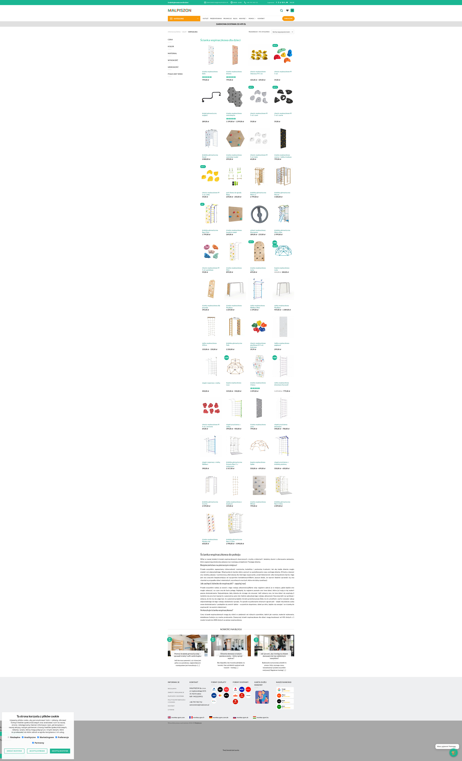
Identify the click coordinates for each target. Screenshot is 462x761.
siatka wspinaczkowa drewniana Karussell (281, 384)
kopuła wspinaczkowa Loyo (233, 384)
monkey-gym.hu (263, 717)
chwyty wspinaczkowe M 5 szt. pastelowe (210, 269)
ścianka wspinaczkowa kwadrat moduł (234, 231)
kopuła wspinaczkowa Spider (257, 463)
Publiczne (288, 18)
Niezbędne (15, 737)
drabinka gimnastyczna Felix (234, 344)
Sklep (184, 32)
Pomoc (251, 18)
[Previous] (165, 656)
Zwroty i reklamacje (176, 692)
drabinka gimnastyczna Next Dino (210, 231)
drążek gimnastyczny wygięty (209, 114)
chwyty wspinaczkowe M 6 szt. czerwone (210, 426)
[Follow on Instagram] (278, 2)
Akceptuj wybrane (37, 751)
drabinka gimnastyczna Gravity (210, 503)
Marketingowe (47, 737)
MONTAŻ (242, 18)
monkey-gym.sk (242, 717)
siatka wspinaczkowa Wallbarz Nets (257, 307)
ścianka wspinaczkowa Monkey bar (210, 540)
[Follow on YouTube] (287, 2)
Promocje (227, 18)
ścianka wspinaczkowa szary (258, 426)
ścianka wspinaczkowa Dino (234, 269)
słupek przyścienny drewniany (280, 426)
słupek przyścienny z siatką (233, 426)
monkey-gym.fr (198, 717)
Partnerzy (39, 743)
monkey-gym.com (178, 717)
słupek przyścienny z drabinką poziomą (281, 463)
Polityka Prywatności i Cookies (176, 701)
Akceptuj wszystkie (60, 751)
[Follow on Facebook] (276, 2)
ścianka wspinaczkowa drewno (234, 73)
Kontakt (261, 18)
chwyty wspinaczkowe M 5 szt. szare (258, 114)
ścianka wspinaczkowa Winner (258, 503)
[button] (447, 746)
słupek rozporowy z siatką (211, 383)
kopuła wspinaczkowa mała (281, 269)
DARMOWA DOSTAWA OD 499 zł (231, 24)
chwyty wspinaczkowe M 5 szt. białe (258, 156)
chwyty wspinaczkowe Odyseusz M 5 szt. (258, 73)
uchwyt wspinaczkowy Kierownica (258, 231)
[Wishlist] (287, 10)
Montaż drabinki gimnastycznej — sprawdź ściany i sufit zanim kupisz (187, 655)
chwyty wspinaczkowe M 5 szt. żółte (210, 194)
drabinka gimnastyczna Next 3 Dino (282, 503)
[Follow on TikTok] (280, 2)
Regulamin (172, 688)
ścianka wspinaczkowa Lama (258, 269)
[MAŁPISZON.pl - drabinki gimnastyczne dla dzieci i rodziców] (180, 10)
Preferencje (63, 737)
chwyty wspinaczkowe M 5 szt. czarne (283, 114)
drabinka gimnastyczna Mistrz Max (282, 231)
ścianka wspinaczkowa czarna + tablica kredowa (283, 156)
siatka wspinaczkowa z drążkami (234, 503)
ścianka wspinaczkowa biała (210, 73)
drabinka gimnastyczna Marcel (282, 194)
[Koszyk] (292, 10)
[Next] (297, 656)
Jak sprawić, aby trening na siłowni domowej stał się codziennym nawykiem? (274, 656)
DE (293, 2)
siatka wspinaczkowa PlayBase (281, 307)
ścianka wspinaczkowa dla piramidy (211, 307)
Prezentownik (216, 18)
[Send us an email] (282, 2)
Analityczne (30, 737)
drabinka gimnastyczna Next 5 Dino (234, 540)
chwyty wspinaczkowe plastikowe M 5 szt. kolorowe (258, 345)
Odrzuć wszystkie (14, 751)
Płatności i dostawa (176, 696)
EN (291, 2)
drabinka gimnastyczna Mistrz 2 (258, 194)
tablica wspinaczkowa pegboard (281, 344)
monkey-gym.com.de (220, 717)
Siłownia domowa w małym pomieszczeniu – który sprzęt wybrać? (230, 656)
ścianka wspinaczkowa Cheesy (258, 384)
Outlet (205, 18)
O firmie (171, 709)
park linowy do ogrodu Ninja (233, 194)
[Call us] (285, 2)
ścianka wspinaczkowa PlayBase (234, 307)
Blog (235, 18)
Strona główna (174, 32)
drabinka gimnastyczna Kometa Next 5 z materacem (234, 464)
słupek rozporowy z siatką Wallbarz (211, 463)
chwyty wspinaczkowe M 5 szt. (283, 73)
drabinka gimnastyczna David (210, 156)
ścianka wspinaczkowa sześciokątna (234, 114)
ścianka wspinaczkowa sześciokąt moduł (234, 156)
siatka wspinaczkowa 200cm (209, 344)
